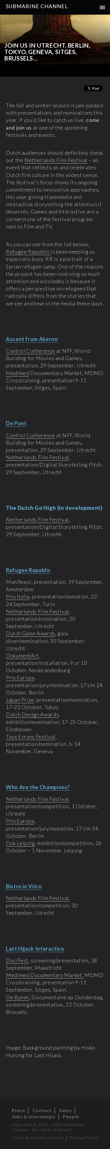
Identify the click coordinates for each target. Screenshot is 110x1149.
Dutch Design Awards (32, 714)
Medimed (17, 373)
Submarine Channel (37, 6)
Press (18, 1110)
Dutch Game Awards (30, 633)
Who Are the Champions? (38, 787)
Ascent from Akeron (32, 339)
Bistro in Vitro (24, 886)
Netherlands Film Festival (55, 160)
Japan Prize (20, 699)
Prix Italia (18, 596)
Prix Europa (20, 677)
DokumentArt (22, 655)
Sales (65, 1110)
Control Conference (30, 351)
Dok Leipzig (20, 843)
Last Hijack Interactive (35, 948)
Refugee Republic (28, 251)
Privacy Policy (84, 1137)
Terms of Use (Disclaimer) (37, 1137)
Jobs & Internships (33, 1116)
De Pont (16, 423)
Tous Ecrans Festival (30, 736)
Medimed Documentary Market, (44, 975)
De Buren (17, 997)
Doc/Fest (17, 960)
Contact (42, 1110)
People (71, 1116)
